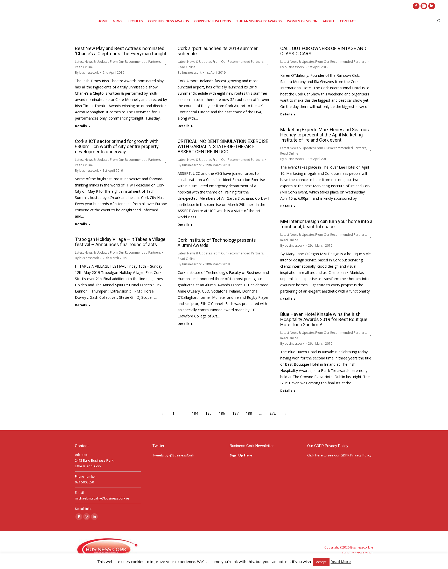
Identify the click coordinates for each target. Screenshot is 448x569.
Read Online (84, 67)
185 (208, 413)
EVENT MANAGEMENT (357, 553)
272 (272, 413)
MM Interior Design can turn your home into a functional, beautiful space (326, 224)
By (87, 72)
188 (249, 413)
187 (235, 413)
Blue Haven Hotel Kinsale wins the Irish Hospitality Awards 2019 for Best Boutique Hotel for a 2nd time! (323, 319)
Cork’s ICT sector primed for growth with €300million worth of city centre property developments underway (117, 146)
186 (222, 413)
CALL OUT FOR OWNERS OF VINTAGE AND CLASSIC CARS (323, 51)
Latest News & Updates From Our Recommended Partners (118, 61)
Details (81, 126)
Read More (341, 561)
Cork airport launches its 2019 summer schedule (218, 51)
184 (195, 413)
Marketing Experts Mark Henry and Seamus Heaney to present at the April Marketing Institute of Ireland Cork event (324, 135)
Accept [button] (321, 561)
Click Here (315, 455)
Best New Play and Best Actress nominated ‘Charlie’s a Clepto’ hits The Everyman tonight (120, 51)
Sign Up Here (241, 455)
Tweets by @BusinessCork (173, 455)
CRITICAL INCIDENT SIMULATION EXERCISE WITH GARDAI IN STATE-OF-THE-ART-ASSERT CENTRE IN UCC (223, 146)
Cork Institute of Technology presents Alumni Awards (217, 242)
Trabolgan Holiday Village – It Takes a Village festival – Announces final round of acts (120, 242)
